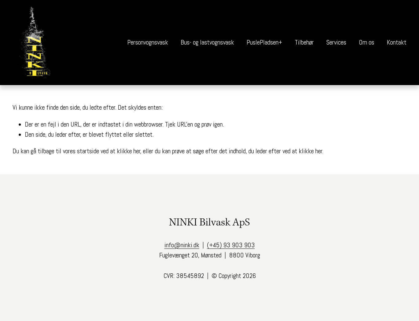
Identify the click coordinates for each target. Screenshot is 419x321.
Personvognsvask (147, 42)
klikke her (128, 151)
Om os (366, 42)
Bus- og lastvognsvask (207, 42)
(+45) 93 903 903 (231, 245)
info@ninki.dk (181, 245)
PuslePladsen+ (264, 42)
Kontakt (396, 42)
